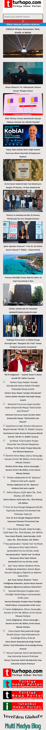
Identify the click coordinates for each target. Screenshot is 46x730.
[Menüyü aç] (23, 21)
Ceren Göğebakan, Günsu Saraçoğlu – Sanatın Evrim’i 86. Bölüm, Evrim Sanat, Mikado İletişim (23, 623)
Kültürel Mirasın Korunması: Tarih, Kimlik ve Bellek (23, 31)
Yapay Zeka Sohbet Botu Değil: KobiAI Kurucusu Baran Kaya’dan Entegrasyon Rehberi (23, 153)
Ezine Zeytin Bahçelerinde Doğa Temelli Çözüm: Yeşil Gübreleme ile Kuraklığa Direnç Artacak (23, 645)
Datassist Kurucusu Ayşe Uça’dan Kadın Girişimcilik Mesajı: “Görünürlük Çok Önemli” (23, 418)
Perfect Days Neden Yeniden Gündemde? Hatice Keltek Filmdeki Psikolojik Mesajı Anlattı (23, 396)
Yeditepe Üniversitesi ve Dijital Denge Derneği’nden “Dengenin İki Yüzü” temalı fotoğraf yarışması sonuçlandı (23, 343)
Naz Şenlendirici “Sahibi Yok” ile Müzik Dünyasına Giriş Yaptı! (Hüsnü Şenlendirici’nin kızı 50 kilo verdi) (23, 558)
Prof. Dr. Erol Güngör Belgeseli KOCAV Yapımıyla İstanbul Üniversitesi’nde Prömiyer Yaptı (23, 521)
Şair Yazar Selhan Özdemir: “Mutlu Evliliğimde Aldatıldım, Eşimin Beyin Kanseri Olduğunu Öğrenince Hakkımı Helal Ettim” (23, 583)
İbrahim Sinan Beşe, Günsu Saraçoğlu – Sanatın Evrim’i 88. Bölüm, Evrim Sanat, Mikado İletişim (23, 470)
